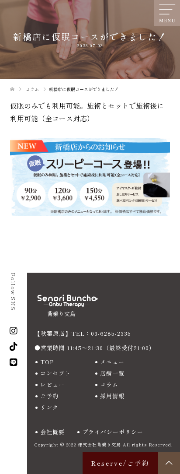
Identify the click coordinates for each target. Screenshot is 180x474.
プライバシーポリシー (112, 432)
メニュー (112, 362)
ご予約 (49, 396)
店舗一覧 (112, 373)
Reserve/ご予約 (120, 463)
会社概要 (52, 432)
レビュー (52, 384)
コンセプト (55, 373)
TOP (47, 362)
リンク (49, 407)
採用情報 (112, 396)
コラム (109, 384)
